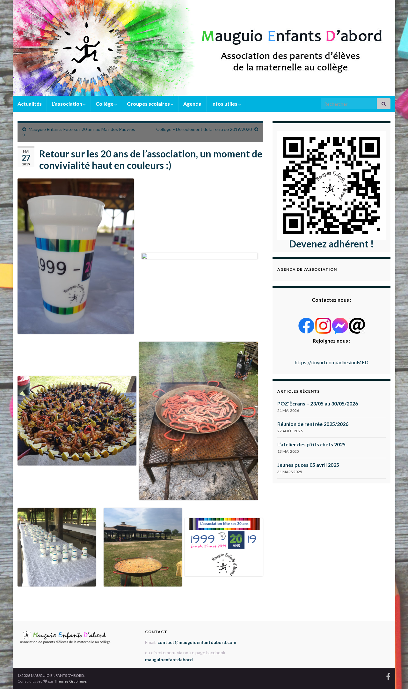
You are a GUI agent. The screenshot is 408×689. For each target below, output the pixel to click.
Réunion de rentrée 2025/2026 (312, 424)
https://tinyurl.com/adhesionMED (331, 362)
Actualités (30, 104)
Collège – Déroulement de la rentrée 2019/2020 (204, 129)
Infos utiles (224, 104)
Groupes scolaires (149, 104)
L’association (67, 104)
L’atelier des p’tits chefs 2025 (311, 444)
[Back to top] (394, 675)
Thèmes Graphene (70, 681)
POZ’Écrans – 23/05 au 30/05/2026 (317, 403)
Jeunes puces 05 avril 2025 (308, 465)
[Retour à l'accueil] (204, 48)
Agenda (192, 104)
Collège (105, 104)
